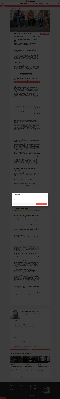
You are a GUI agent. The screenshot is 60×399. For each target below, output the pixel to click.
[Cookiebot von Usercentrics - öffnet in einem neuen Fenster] (43, 194)
